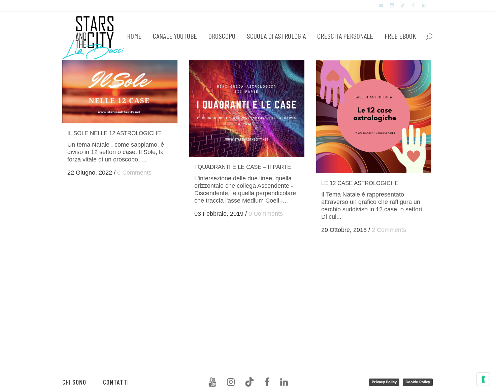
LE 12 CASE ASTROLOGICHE (359, 183)
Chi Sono (74, 382)
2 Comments (389, 230)
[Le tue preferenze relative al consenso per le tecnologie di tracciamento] (483, 379)
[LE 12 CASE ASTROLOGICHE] (373, 116)
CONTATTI (116, 382)
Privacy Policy (384, 382)
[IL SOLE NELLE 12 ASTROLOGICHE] (119, 91)
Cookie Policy (417, 382)
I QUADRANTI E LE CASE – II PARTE (242, 167)
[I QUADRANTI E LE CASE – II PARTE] (246, 108)
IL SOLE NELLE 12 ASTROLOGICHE (114, 133)
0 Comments (134, 172)
